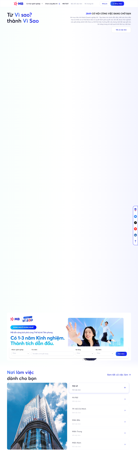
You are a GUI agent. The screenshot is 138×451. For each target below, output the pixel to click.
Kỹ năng (78, 350)
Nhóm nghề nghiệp (17, 350)
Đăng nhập (118, 4)
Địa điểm (98, 350)
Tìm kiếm (34, 350)
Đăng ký (104, 4)
